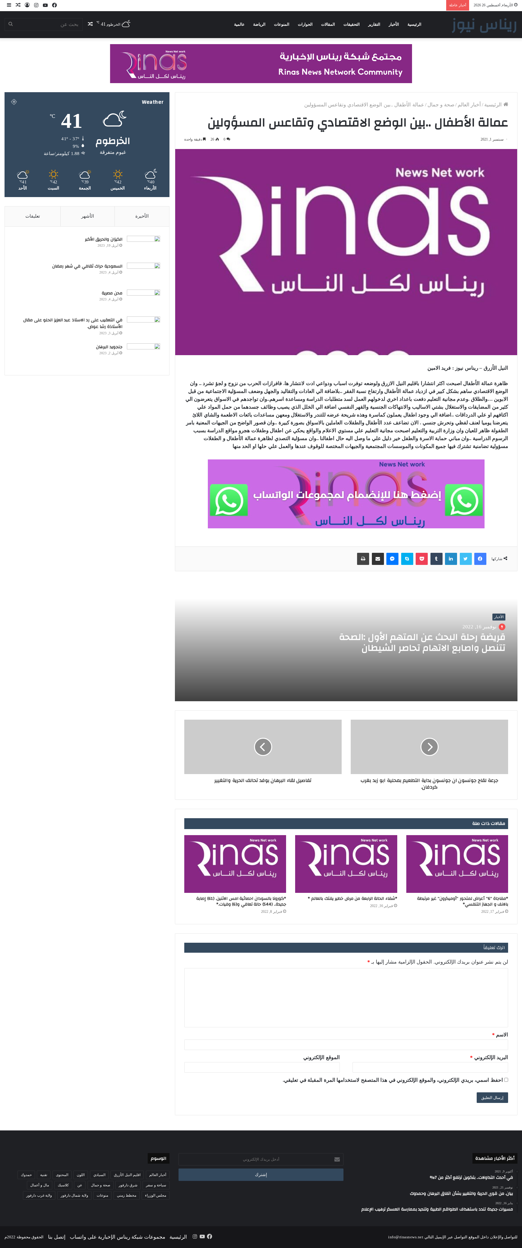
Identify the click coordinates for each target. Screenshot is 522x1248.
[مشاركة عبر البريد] (378, 559)
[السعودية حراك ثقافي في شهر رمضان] (143, 274)
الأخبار (394, 24)
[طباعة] (363, 559)
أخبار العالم (469, 105)
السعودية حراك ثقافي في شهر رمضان (86, 266)
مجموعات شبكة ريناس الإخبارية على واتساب (117, 1237)
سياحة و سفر (156, 1185)
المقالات (328, 24)
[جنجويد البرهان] (143, 354)
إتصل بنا (57, 1237)
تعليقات (32, 216)
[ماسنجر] (392, 559)
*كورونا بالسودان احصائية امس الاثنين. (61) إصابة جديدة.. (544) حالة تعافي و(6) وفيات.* (241, 901)
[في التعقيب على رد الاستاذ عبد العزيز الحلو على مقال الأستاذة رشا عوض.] (143, 327)
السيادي (99, 1175)
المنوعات (281, 24)
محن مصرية (112, 293)
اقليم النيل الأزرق (127, 1175)
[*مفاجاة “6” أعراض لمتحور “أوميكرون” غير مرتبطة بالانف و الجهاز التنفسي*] (457, 864)
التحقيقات (351, 24)
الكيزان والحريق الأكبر (103, 239)
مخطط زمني (127, 1195)
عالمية (239, 24)
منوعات (102, 1195)
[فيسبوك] (480, 559)
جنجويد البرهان (109, 347)
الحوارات (305, 24)
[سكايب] (407, 559)
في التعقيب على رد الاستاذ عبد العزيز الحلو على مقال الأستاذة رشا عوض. (72, 323)
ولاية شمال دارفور (74, 1195)
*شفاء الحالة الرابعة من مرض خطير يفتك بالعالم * (352, 899)
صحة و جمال (440, 105)
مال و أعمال (39, 1185)
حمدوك (26, 1175)
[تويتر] (466, 559)
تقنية (43, 1175)
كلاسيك (63, 1185)
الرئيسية (414, 24)
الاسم (500, 1035)
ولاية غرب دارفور (39, 1195)
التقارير (374, 24)
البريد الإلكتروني (489, 1057)
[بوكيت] (422, 559)
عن (79, 1185)
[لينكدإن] (451, 559)
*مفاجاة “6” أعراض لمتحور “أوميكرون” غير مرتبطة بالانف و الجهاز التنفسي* (462, 901)
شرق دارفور (128, 1185)
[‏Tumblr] (436, 559)
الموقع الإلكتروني (321, 1057)
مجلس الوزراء (155, 1195)
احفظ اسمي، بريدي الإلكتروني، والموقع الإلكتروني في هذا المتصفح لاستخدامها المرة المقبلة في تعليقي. (393, 1080)
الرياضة (259, 24)
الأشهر (87, 216)
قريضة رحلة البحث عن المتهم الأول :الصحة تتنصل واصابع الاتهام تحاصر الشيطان (422, 642)
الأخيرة (142, 216)
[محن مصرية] (143, 301)
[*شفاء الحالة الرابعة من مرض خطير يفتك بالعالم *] (346, 864)
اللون (81, 1175)
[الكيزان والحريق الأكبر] (143, 247)
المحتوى (62, 1175)
